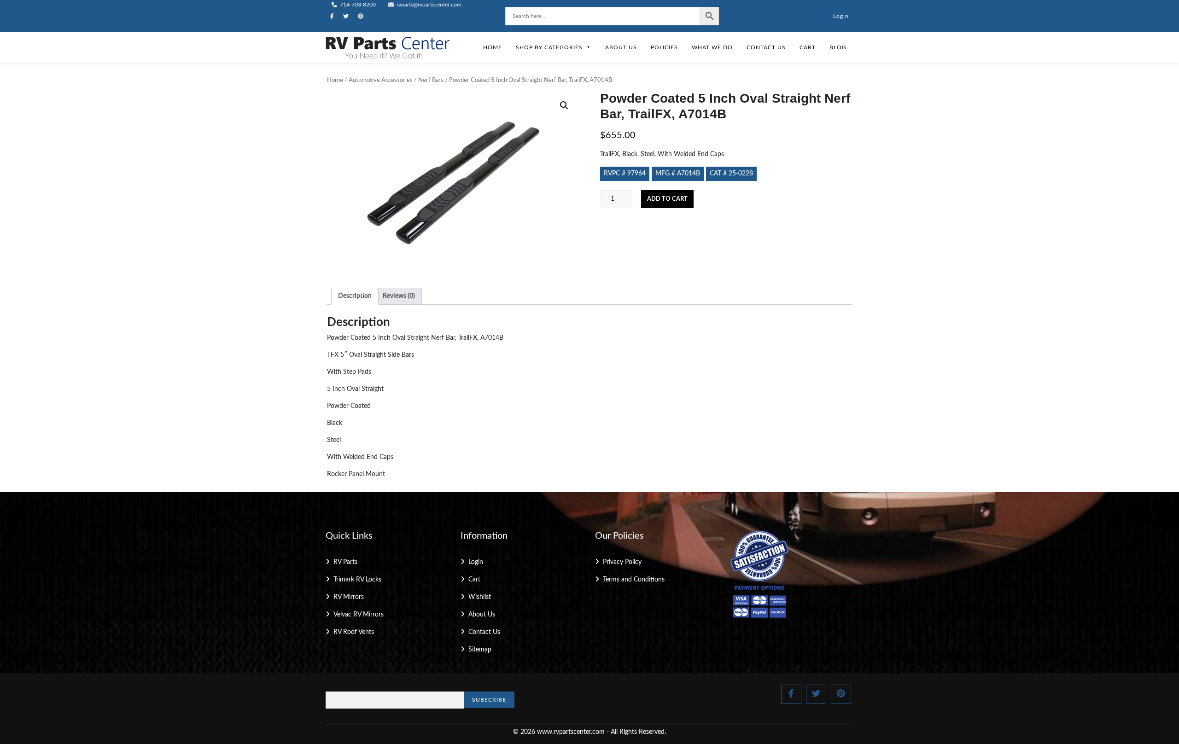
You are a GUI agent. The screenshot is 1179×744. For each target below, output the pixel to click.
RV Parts (345, 562)
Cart (808, 47)
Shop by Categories (549, 47)
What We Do (712, 47)
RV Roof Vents (353, 632)
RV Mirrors (348, 597)
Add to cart (667, 199)
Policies (664, 47)
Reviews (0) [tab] (399, 296)
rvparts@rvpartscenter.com (428, 4)
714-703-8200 (357, 4)
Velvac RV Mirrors (358, 614)
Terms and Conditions (634, 579)
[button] (564, 105)
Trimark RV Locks (357, 579)
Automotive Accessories (381, 80)
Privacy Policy (622, 562)
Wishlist (479, 597)
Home (492, 47)
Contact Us (766, 47)
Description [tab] (355, 296)
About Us (621, 47)
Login (841, 16)
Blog (837, 47)
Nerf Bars (431, 80)
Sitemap (479, 649)
